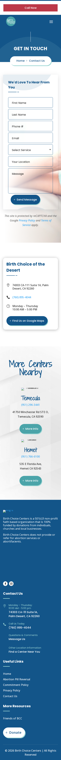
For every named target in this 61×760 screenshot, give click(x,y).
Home (20, 61)
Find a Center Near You (24, 652)
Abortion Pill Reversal (16, 679)
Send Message (27, 200)
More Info (31, 429)
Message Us (17, 639)
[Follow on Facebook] (5, 583)
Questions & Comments (23, 635)
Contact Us (37, 61)
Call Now (31, 8)
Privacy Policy (27, 220)
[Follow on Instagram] (11, 583)
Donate (15, 732)
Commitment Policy (15, 685)
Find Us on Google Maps (28, 321)
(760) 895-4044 (21, 297)
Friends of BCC (12, 718)
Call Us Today (17, 623)
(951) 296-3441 (30, 405)
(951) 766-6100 (30, 456)
